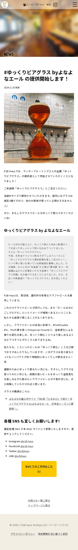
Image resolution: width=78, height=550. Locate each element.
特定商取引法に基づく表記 (53, 534)
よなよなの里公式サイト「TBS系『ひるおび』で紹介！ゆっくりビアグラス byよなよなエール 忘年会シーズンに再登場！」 (41, 403)
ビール (29, 4)
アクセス (39, 4)
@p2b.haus (27, 441)
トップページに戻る (39, 505)
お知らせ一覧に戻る (39, 500)
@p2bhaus (23, 451)
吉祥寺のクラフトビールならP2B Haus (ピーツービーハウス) (5, 4)
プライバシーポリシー (22, 534)
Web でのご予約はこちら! (39, 469)
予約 (48, 4)
